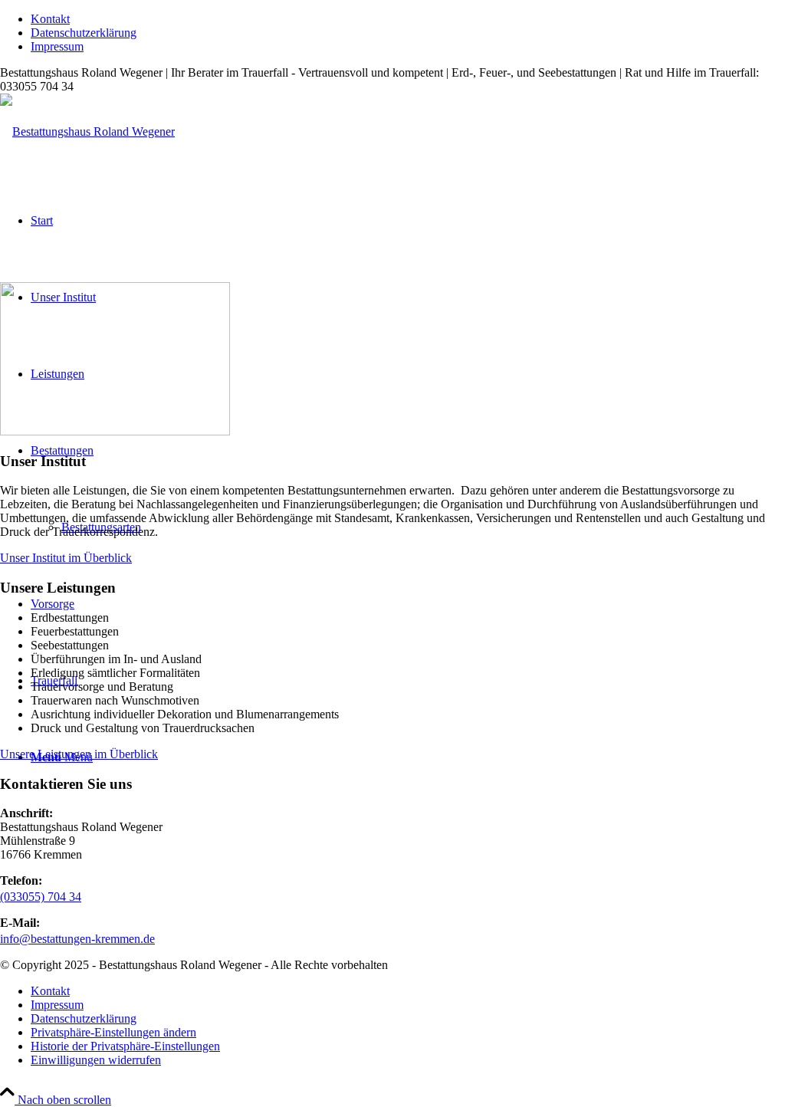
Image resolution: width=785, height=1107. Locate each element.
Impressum (57, 46)
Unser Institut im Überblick (66, 557)
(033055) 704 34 (40, 896)
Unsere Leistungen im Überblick (79, 753)
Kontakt (50, 18)
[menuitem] (408, 19)
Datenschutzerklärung (83, 32)
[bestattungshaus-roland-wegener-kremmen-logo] (87, 131)
